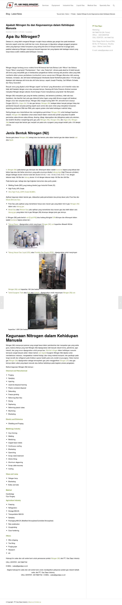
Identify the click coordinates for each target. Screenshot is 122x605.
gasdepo (29, 32)
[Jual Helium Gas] (2, 302)
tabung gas (20, 206)
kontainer (14, 220)
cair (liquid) (42, 353)
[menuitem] (27, 5)
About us (31, 602)
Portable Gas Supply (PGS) (44, 252)
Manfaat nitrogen (52, 350)
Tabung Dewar (13, 224)
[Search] (113, 5)
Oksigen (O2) (55, 120)
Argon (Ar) (22, 103)
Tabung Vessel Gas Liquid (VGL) (19, 252)
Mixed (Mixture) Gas (13, 199)
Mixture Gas (24, 209)
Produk (22, 32)
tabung (27, 177)
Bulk (28, 292)
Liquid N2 (33, 217)
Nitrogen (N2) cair (48, 224)
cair (76, 137)
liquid (11, 140)
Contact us (38, 602)
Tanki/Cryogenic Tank (15, 292)
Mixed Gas (12, 209)
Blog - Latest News (14, 13)
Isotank (36, 292)
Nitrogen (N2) (45, 103)
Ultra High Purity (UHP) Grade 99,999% (22, 192)
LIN (54, 217)
